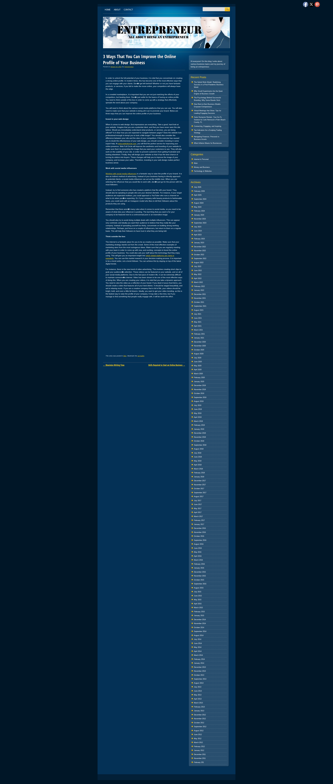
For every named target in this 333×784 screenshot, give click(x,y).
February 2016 (199, 564)
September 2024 (200, 199)
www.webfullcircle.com (127, 144)
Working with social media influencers (121, 174)
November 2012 (200, 719)
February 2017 (199, 520)
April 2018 (197, 465)
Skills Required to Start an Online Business (166, 365)
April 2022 (197, 278)
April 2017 (197, 512)
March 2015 (198, 608)
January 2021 (199, 338)
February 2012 (199, 746)
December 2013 (200, 667)
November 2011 (200, 758)
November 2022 (200, 251)
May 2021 (197, 322)
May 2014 (197, 647)
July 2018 (197, 453)
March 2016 (198, 560)
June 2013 (198, 691)
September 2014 (200, 631)
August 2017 (198, 496)
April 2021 (197, 326)
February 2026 (199, 191)
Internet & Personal (201, 159)
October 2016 (199, 536)
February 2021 (199, 334)
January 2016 (199, 568)
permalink (141, 356)
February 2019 (199, 425)
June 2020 (198, 362)
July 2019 (197, 405)
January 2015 (199, 615)
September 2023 (200, 223)
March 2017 (198, 516)
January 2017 (199, 524)
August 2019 (198, 401)
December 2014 (200, 620)
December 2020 (200, 342)
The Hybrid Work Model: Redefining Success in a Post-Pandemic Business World (208, 84)
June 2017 (198, 504)
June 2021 (198, 318)
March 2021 (198, 330)
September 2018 (200, 445)
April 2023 (197, 235)
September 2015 (200, 584)
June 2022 (198, 270)
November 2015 (200, 576)
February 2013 (199, 707)
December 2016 (200, 528)
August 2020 (198, 354)
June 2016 (198, 548)
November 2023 (200, 219)
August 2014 (198, 635)
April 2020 (197, 370)
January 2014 (199, 663)
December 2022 (200, 247)
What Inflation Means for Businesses (208, 143)
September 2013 (200, 679)
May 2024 (197, 207)
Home (107, 10)
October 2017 (199, 489)
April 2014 (197, 651)
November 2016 (200, 532)
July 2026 (197, 187)
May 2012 (197, 739)
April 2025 (197, 195)
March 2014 (198, 655)
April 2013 (197, 699)
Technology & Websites (203, 171)
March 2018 (198, 469)
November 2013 (200, 671)
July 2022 (197, 266)
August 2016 (198, 544)
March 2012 (198, 742)
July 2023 (197, 227)
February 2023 (199, 239)
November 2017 (200, 485)
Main (125, 356)
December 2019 (200, 385)
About (117, 10)
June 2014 (198, 643)
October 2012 (199, 723)
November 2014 (200, 623)
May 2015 (197, 600)
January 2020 (199, 382)
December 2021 (200, 294)
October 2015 (199, 580)
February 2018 (199, 473)
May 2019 (197, 413)
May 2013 (197, 695)
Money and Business (202, 167)
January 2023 (199, 243)
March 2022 (198, 282)
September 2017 (200, 493)
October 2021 (199, 302)
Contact (128, 10)
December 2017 (200, 481)
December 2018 (200, 433)
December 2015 (200, 572)
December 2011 (200, 754)
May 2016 (197, 552)
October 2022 (199, 255)
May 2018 (197, 461)
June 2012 (198, 734)
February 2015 (199, 612)
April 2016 (197, 556)
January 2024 (199, 215)
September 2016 (200, 540)
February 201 (199, 762)
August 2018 (198, 449)
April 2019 (197, 417)
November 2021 (200, 298)
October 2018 (199, 441)
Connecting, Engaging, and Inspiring (207, 126)
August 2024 (198, 203)
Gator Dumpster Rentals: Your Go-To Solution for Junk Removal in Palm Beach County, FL (209, 119)
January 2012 (199, 750)
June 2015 (198, 596)
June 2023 (198, 231)
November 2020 (200, 346)
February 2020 (199, 377)
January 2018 (199, 477)
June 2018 (198, 457)
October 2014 (199, 627)
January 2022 (199, 290)
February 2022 (199, 286)
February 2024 (199, 211)
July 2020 (197, 358)
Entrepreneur (129, 67)
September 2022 (200, 258)
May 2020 (197, 366)
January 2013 (199, 711)
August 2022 (198, 263)
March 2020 (198, 374)
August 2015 (198, 588)
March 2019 (198, 421)
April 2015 (197, 604)
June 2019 (198, 409)
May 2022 (197, 274)
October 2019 (199, 393)
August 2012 (198, 731)
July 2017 (197, 501)
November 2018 (200, 437)
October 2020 (199, 350)
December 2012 (200, 715)
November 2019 (200, 389)
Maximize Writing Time (113, 365)
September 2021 (200, 306)
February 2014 (199, 659)
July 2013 (197, 687)
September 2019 (200, 397)
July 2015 (197, 592)
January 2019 (199, 429)
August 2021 (198, 310)
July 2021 (197, 314)
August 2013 (198, 683)
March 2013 (198, 703)
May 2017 (197, 508)
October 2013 (199, 675)
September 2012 (200, 727)
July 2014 (197, 639)
